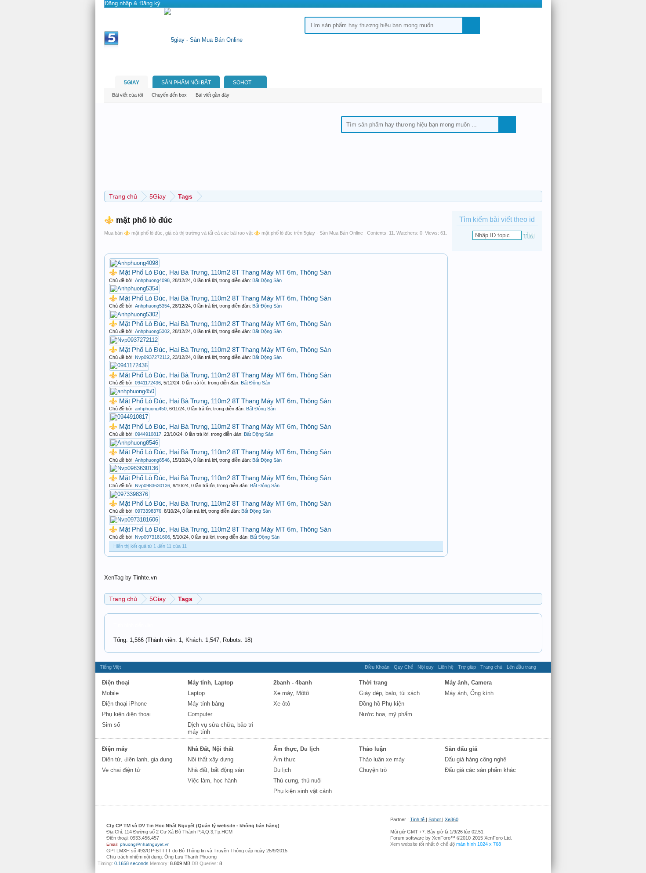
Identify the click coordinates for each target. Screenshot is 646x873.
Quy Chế (403, 667)
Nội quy (425, 667)
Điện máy (114, 749)
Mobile (110, 693)
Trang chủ (491, 667)
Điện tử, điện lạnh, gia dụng (137, 759)
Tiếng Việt (110, 667)
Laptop (196, 693)
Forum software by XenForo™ (451, 837)
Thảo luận (372, 749)
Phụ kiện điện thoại (126, 714)
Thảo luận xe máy (382, 759)
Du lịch (282, 770)
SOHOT (242, 83)
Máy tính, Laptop (210, 682)
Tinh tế (417, 819)
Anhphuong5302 (152, 331)
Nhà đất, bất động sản (216, 770)
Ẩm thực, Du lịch (296, 749)
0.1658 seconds (131, 863)
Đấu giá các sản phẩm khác (480, 770)
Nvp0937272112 (152, 357)
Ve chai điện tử (121, 770)
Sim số (111, 724)
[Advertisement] (73, 132)
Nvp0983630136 (152, 485)
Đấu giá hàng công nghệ (475, 759)
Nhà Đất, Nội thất (210, 749)
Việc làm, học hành (212, 780)
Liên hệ (446, 667)
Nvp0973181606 (152, 537)
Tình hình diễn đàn (133, 625)
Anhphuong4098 (152, 280)
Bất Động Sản (267, 280)
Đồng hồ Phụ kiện (381, 703)
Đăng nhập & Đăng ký (132, 3)
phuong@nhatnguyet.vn (145, 844)
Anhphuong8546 (152, 460)
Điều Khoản (377, 667)
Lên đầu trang (521, 667)
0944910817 (148, 434)
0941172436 (148, 382)
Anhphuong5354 (152, 305)
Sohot (434, 819)
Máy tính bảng (206, 703)
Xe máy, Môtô (291, 693)
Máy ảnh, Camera (468, 682)
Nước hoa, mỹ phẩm (385, 714)
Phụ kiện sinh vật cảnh (302, 791)
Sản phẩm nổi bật (186, 83)
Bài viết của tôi (127, 95)
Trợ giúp (467, 667)
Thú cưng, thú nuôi (297, 780)
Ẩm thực (284, 759)
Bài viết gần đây (212, 95)
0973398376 (148, 511)
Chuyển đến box (169, 95)
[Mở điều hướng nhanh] (537, 598)
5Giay (131, 83)
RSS (544, 667)
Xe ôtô (281, 703)
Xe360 (451, 819)
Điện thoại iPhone (124, 703)
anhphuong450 (151, 408)
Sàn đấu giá (461, 749)
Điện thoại (116, 682)
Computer (200, 714)
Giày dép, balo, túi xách (389, 693)
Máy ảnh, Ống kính (469, 693)
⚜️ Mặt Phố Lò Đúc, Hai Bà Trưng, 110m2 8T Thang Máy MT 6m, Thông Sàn (220, 272)
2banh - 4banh (292, 682)
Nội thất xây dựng (210, 759)
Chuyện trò (373, 770)
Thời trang (373, 682)
